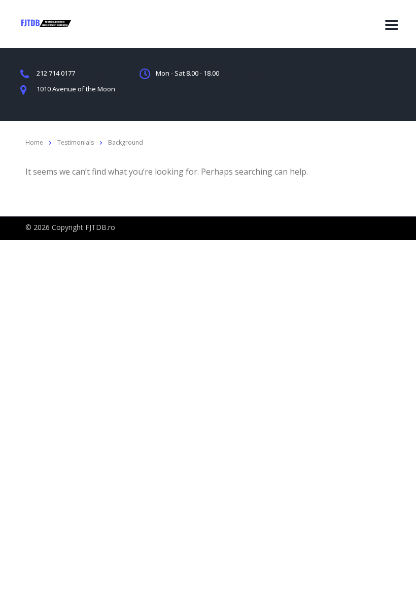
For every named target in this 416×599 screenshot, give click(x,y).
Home (34, 142)
